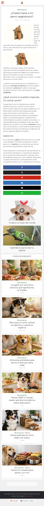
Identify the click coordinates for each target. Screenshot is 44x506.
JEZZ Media (29, 496)
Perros (27, 433)
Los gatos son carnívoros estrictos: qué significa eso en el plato (22, 287)
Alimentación (22, 10)
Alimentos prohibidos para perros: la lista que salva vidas (22, 362)
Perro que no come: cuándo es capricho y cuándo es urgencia (22, 325)
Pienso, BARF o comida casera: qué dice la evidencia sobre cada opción (22, 400)
